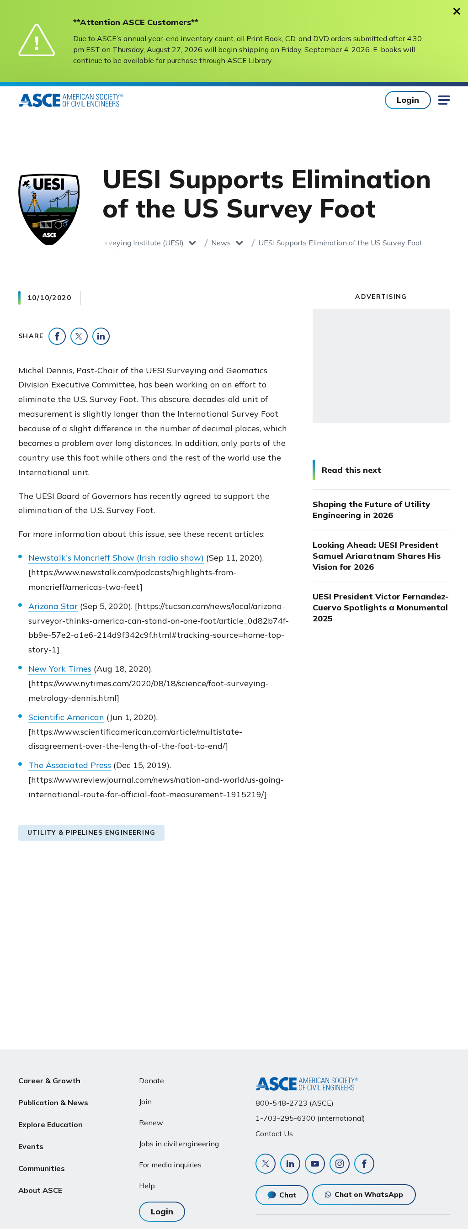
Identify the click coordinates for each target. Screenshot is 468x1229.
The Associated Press (69, 765)
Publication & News (53, 1102)
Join (145, 1101)
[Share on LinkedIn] (101, 336)
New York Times (59, 668)
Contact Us (274, 1133)
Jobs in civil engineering (179, 1143)
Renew (151, 1122)
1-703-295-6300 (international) (310, 1118)
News (221, 242)
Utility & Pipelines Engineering (91, 832)
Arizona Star (53, 606)
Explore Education (50, 1124)
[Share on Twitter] (79, 336)
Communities (41, 1168)
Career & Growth (49, 1080)
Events (30, 1146)
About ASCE (40, 1190)
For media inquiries (170, 1164)
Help (147, 1185)
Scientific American (66, 717)
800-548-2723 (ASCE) (294, 1102)
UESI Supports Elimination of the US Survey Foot (340, 242)
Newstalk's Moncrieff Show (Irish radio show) (116, 557)
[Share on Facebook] (57, 336)
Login (408, 100)
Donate (151, 1080)
